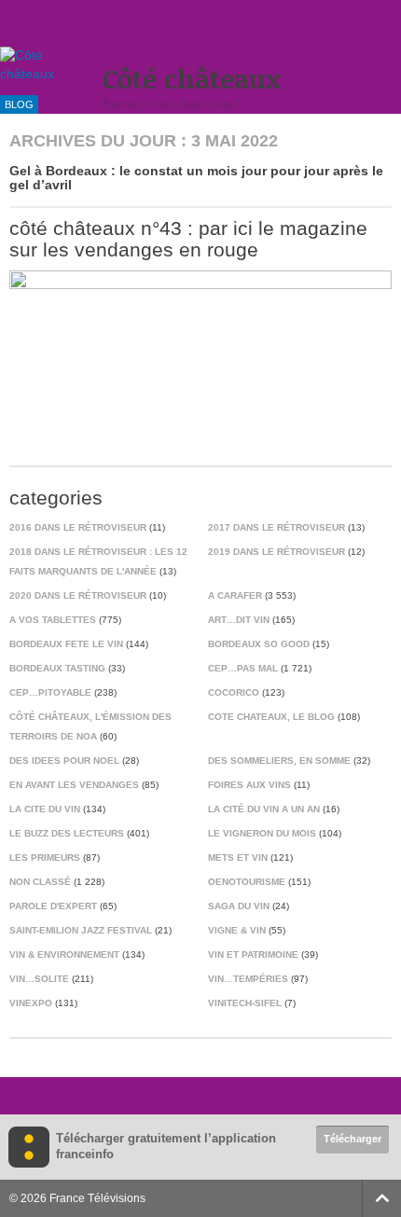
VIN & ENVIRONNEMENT (64, 954)
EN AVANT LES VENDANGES (74, 785)
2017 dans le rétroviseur (276, 527)
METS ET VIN (238, 857)
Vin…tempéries (248, 979)
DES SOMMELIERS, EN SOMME (279, 760)
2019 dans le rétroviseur (276, 551)
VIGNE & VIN (237, 930)
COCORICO (233, 692)
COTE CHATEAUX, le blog (271, 717)
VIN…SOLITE (39, 979)
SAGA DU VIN (239, 906)
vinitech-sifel (245, 1003)
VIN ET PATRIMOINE (253, 954)
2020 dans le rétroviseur (77, 595)
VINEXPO (30, 1003)
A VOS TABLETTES (52, 620)
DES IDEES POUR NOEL (64, 760)
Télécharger (352, 1138)
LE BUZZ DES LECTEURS (66, 833)
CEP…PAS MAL (243, 668)
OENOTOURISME (246, 882)
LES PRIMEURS (44, 857)
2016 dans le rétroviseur (77, 527)
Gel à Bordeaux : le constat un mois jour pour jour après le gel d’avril (196, 177)
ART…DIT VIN (239, 620)
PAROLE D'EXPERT (53, 906)
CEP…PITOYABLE (50, 692)
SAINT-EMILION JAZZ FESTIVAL (80, 930)
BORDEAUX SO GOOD (259, 644)
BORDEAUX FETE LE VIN (66, 644)
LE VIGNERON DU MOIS (262, 833)
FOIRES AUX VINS (249, 785)
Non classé (40, 882)
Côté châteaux (192, 79)
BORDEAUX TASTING (57, 668)
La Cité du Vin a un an (264, 809)
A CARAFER (235, 595)
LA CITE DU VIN (44, 809)
